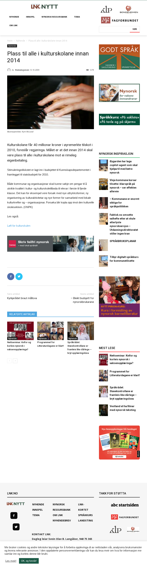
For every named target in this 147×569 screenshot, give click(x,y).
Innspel (37, 509)
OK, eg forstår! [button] (29, 561)
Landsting (85, 520)
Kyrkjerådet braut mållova (22, 298)
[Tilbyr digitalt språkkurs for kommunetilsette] (103, 261)
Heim (10, 40)
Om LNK (58, 515)
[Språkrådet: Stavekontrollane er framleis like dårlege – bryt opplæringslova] (80, 331)
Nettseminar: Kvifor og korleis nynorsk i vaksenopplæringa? (19, 346)
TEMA (36, 515)
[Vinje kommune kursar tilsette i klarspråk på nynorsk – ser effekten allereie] (103, 184)
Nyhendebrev (62, 520)
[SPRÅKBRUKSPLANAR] (103, 245)
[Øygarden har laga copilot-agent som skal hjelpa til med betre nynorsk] (103, 165)
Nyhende (20, 40)
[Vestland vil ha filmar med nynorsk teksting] (103, 410)
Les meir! (10, 561)
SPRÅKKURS (85, 515)
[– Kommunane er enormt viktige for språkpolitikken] (103, 203)
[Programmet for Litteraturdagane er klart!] (50, 331)
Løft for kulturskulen (18, 225)
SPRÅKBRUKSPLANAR (123, 241)
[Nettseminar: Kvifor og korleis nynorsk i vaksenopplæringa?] (20, 331)
